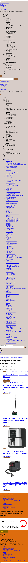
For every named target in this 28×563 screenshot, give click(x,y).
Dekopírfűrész (9, 45)
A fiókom (5, 497)
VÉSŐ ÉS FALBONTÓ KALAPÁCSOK (15, 340)
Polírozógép (8, 299)
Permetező (8, 29)
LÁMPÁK (8, 268)
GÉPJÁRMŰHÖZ (10, 226)
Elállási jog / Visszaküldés (9, 507)
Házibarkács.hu (3, 9)
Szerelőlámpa (9, 27)
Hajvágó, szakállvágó (11, 62)
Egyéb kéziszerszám (10, 46)
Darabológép (9, 186)
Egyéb (7, 190)
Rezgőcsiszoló (9, 307)
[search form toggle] (1, 76)
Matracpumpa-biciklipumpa (12, 281)
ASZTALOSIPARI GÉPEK (12, 172)
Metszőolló (8, 24)
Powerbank (8, 305)
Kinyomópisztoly (10, 38)
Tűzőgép (8, 334)
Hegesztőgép (9, 235)
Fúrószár (8, 50)
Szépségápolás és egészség (9, 60)
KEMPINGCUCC (10, 245)
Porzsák (7, 59)
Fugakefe (8, 208)
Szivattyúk (8, 330)
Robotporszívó (9, 309)
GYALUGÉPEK (10, 228)
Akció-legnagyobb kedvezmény (13, 163)
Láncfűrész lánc (9, 33)
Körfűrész (8, 264)
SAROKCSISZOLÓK (11, 312)
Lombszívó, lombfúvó (11, 32)
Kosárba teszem (6, 381)
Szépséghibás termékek (11, 321)
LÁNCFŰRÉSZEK (10, 273)
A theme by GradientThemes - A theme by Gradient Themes (14, 560)
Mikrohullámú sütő (10, 55)
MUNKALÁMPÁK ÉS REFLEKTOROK (16, 288)
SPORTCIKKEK (10, 314)
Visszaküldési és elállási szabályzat (13, 69)
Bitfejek (7, 176)
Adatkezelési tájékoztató (8, 498)
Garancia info (6, 506)
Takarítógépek (9, 332)
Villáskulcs (8, 341)
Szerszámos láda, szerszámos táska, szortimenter (17, 25)
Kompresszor (9, 261)
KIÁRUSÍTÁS (9, 256)
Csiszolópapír (9, 184)
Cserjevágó (8, 181)
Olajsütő (8, 290)
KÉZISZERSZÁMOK (11, 255)
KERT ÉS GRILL (10, 248)
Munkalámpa (9, 287)
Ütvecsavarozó (9, 336)
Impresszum (8, 67)
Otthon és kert (6, 16)
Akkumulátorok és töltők (11, 167)
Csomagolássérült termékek (12, 185)
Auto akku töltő (9, 174)
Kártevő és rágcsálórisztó (11, 243)
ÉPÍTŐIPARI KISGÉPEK (12, 201)
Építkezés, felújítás (7, 40)
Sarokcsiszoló (9, 53)
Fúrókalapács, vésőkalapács (12, 49)
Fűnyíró (7, 18)
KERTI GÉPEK (9, 250)
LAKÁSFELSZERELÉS (11, 265)
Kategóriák (6, 159)
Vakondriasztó (9, 339)
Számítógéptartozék (10, 317)
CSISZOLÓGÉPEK (10, 42)
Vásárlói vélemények (7, 504)
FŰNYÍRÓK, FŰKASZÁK (12, 214)
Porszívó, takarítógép (10, 56)
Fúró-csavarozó (9, 47)
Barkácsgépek (9, 161)
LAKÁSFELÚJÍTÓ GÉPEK (12, 266)
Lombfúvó (8, 277)
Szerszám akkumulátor (11, 323)
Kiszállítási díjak (9, 65)
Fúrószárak (8, 224)
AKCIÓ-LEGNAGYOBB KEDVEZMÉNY (16, 164)
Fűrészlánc (8, 216)
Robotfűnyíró (9, 19)
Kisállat (4, 63)
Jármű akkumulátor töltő (11, 241)
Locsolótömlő (9, 35)
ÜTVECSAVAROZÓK (11, 337)
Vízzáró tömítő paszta (11, 343)
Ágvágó (7, 23)
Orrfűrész (8, 291)
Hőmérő (7, 238)
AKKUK (5, 15)
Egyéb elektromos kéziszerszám (13, 192)
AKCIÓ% (5, 14)
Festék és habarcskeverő (11, 203)
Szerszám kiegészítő (10, 326)
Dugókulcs (8, 44)
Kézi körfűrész (9, 252)
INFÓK (4, 64)
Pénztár (4, 503)
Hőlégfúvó (8, 237)
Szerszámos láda (9, 327)
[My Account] (1, 348)
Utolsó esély (8, 335)
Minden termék (9, 286)
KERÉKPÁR (9, 246)
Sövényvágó (8, 28)
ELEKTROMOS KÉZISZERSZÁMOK (15, 195)
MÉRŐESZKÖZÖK (10, 282)
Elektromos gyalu (10, 194)
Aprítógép (8, 22)
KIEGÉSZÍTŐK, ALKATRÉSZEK (14, 257)
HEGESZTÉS (9, 234)
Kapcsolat (8, 68)
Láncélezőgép (9, 51)
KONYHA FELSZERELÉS (12, 263)
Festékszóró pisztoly (10, 205)
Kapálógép (8, 37)
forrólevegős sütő (10, 207)
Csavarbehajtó (9, 177)
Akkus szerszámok (10, 168)
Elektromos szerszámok (11, 197)
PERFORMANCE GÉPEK (12, 294)
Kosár (4, 502)
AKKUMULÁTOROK (11, 166)
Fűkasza (7, 20)
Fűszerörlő (8, 58)
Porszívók (8, 303)
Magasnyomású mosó (11, 31)
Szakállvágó (8, 316)
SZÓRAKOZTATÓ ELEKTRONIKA (15, 331)
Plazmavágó (8, 297)
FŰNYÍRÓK (9, 212)
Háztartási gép (9, 233)
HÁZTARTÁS (9, 232)
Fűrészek (8, 215)
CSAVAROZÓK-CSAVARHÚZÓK (14, 180)
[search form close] (0, 80)
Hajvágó (8, 229)
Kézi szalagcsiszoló (10, 254)
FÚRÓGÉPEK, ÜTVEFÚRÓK (13, 219)
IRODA (7, 239)
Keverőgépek (9, 251)
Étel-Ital (7, 202)
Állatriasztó (8, 170)
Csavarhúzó (8, 41)
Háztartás (5, 54)
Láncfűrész (8, 36)
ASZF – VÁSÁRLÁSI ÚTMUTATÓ (11, 500)
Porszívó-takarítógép (10, 300)
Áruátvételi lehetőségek (8, 499)
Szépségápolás (9, 318)
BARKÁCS (8, 175)
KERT (7, 247)
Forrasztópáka (9, 206)
